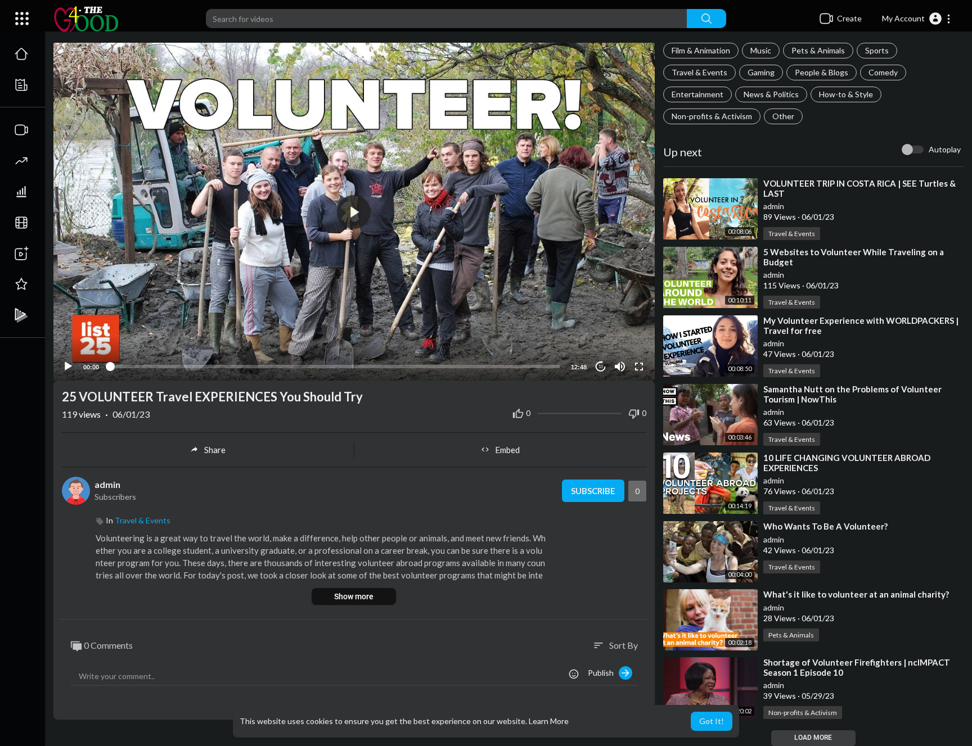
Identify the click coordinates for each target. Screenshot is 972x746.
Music (760, 50)
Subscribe (593, 491)
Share (215, 450)
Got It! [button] (711, 721)
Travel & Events (699, 72)
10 (600, 366)
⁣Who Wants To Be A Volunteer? (825, 526)
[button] (916, 18)
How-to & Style (846, 94)
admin (773, 206)
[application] (354, 212)
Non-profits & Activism (712, 116)
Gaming (761, 72)
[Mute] (620, 366)
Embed (507, 450)
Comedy (883, 72)
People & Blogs (821, 72)
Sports (877, 50)
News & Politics (771, 94)
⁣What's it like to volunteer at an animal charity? (856, 594)
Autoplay (945, 149)
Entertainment (697, 94)
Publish (603, 672)
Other (783, 116)
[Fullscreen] (639, 366)
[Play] (68, 366)
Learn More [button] (549, 721)
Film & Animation (701, 50)
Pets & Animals (818, 50)
